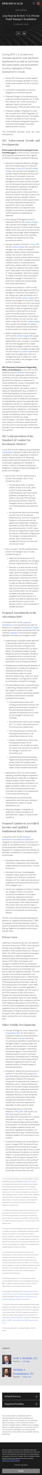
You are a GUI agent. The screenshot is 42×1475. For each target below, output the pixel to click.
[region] (21, 1459)
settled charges (32, 222)
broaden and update (22, 839)
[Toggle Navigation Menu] (38, 3)
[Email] (18, 33)
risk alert (22, 1038)
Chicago (26, 1361)
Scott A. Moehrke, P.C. (25, 1358)
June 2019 (35, 244)
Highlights (14, 633)
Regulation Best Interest (29, 1181)
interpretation (7, 452)
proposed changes (31, 628)
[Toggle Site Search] (33, 3)
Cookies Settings (21, 1465)
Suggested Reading (14, 1403)
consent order (26, 352)
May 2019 (21, 168)
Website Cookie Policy (11, 1460)
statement (21, 373)
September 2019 (13, 1033)
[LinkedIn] (24, 33)
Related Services (13, 1396)
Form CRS (32, 1189)
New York (27, 1377)
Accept (21, 1471)
